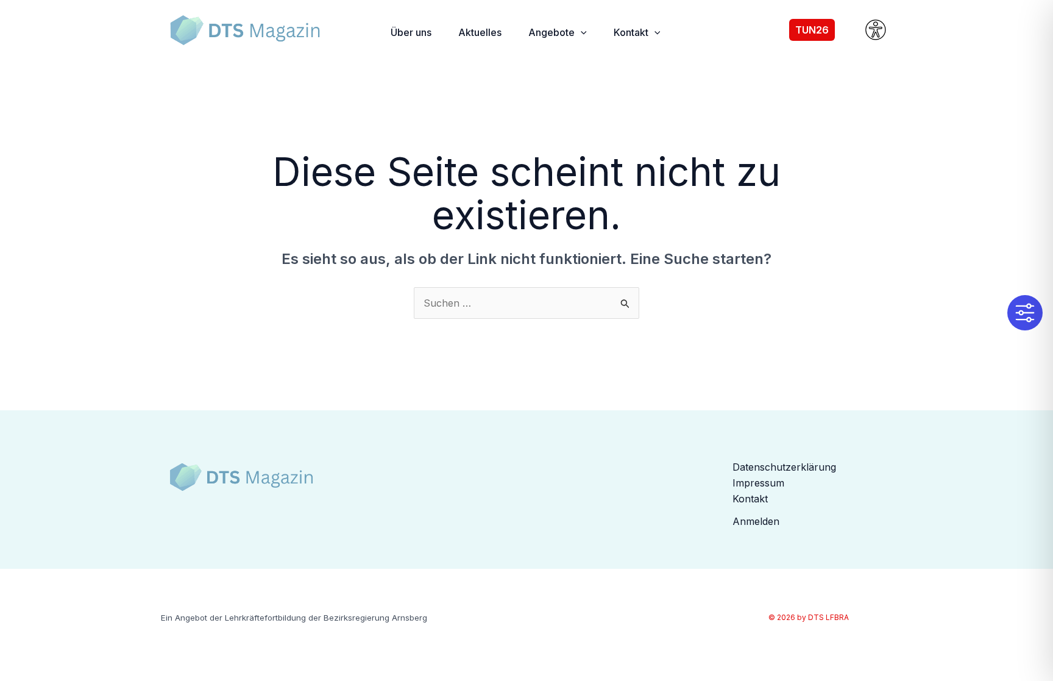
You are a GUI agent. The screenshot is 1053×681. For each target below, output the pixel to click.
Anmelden (755, 521)
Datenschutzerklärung (784, 467)
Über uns (411, 32)
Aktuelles (480, 32)
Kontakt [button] (631, 32)
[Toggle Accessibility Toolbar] (1025, 313)
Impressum (758, 483)
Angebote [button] (551, 32)
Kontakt (750, 499)
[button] (581, 32)
